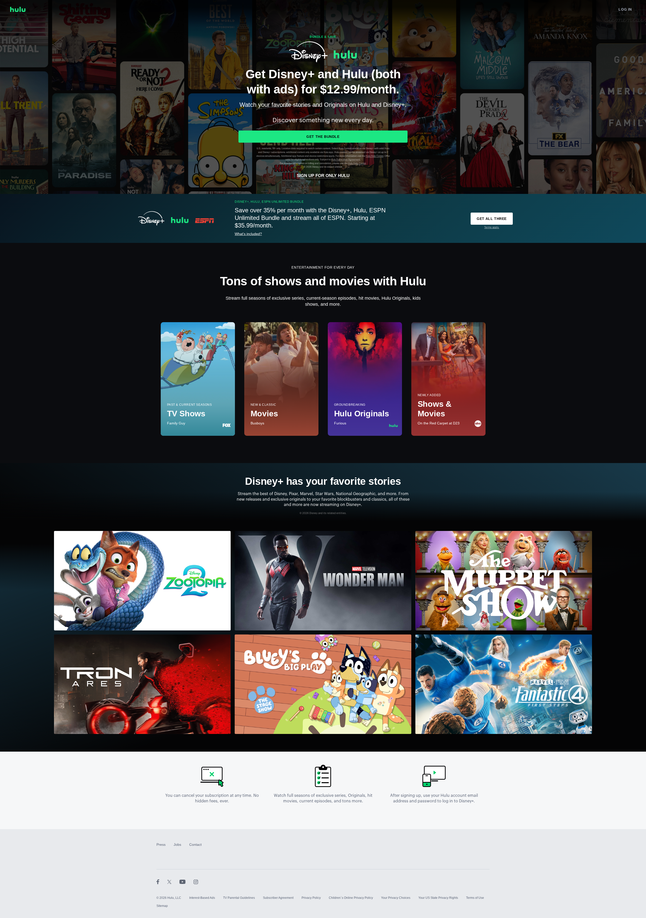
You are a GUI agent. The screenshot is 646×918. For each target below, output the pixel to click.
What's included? (248, 234)
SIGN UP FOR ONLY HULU (323, 175)
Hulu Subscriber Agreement (345, 160)
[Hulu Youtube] (186, 881)
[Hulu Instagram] (196, 881)
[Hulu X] (173, 881)
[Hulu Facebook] (161, 881)
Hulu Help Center (374, 156)
